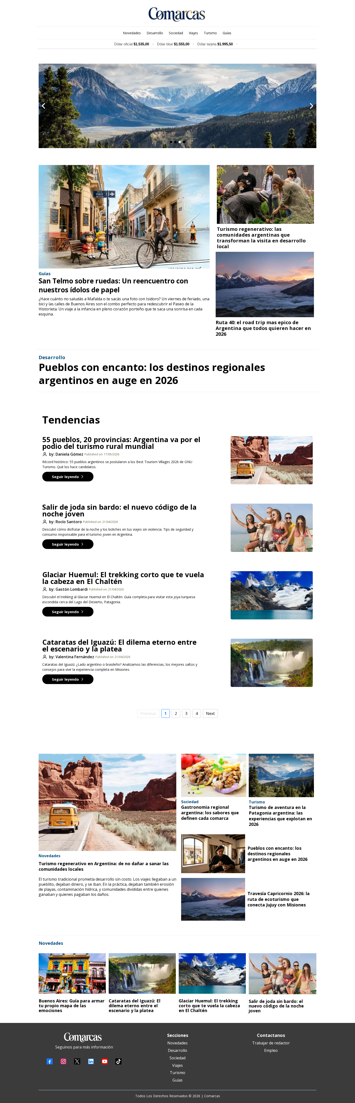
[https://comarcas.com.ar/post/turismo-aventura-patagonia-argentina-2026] (281, 775)
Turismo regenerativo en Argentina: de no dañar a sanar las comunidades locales (104, 866)
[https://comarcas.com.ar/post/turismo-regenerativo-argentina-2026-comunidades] (107, 802)
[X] (77, 1061)
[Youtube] (105, 1061)
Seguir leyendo (65, 476)
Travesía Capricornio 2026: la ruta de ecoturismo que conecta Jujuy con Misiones (279, 899)
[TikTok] (118, 1061)
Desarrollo (177, 1050)
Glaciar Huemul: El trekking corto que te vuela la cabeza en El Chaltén (123, 578)
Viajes (177, 1065)
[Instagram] (63, 1061)
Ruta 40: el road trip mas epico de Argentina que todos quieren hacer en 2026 (263, 328)
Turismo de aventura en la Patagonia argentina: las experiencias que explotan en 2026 (280, 815)
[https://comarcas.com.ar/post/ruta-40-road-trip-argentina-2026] (265, 284)
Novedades (177, 1043)
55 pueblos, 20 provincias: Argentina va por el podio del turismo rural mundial (121, 443)
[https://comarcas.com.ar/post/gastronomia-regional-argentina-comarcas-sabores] (213, 775)
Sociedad (177, 1058)
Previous (148, 713)
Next (210, 713)
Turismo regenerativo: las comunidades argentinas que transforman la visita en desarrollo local (261, 238)
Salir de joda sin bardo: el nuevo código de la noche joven (119, 510)
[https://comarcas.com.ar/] (177, 14)
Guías (177, 1080)
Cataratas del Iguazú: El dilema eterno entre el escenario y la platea (119, 645)
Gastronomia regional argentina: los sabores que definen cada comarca (210, 812)
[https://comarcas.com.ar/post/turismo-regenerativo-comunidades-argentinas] (265, 194)
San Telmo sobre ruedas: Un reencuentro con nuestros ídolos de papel (113, 285)
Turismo (177, 1072)
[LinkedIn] (91, 1061)
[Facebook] (50, 1061)
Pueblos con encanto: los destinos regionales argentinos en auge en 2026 (152, 373)
